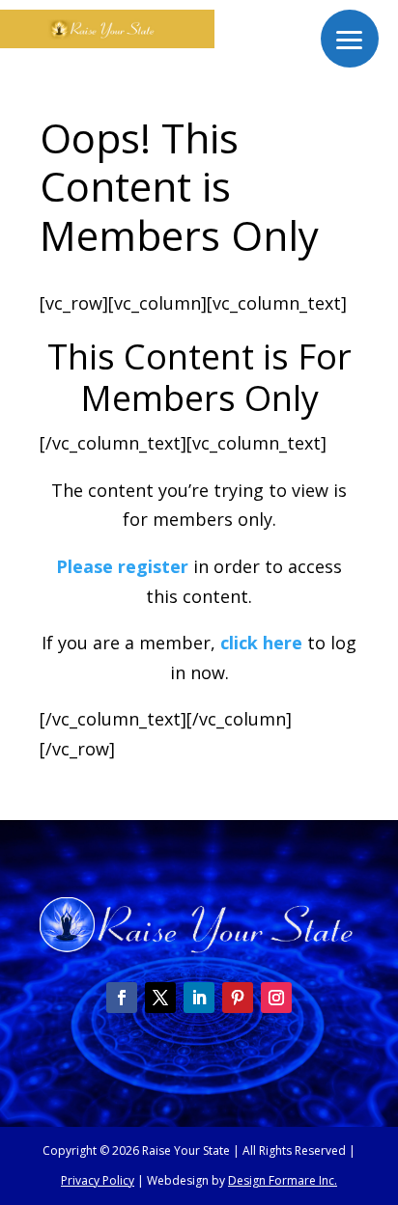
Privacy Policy (97, 1180)
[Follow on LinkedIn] (199, 997)
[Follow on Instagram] (276, 997)
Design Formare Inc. (282, 1180)
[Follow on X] (160, 997)
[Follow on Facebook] (121, 997)
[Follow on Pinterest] (237, 997)
